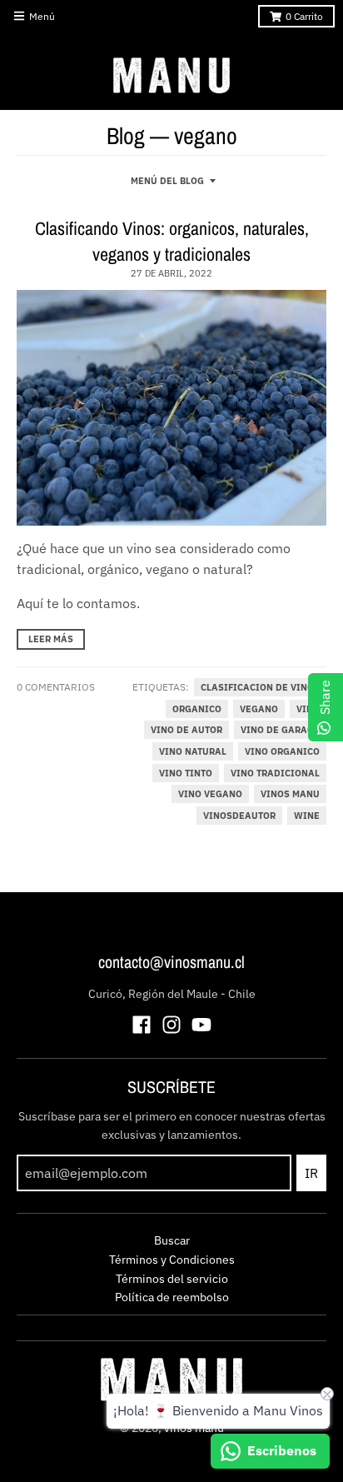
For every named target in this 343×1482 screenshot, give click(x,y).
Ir (311, 1173)
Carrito (304, 16)
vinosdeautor (239, 815)
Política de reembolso (172, 1297)
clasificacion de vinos (260, 687)
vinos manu (290, 794)
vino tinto (185, 773)
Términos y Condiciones (172, 1259)
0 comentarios (56, 687)
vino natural (192, 751)
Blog (126, 136)
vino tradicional (275, 773)
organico (196, 709)
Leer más (50, 639)
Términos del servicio (172, 1278)
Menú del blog (167, 181)
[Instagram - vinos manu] (171, 1025)
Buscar (172, 1240)
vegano (259, 709)
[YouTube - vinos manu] (201, 1025)
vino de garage (280, 730)
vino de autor (186, 730)
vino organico (282, 751)
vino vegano (210, 794)
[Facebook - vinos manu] (142, 1025)
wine (307, 815)
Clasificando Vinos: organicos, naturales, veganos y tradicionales (172, 241)
